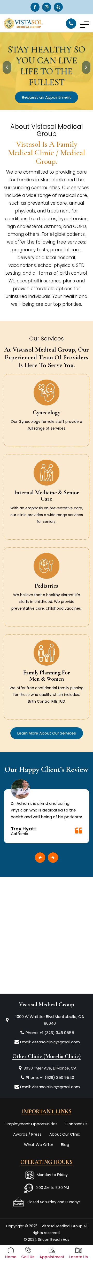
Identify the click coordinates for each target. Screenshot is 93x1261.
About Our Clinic (64, 1134)
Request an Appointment (46, 97)
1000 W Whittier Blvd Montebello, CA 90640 (50, 1020)
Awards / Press (27, 1134)
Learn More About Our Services (46, 733)
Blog (65, 1144)
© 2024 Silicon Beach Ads (46, 1239)
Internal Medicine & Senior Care (46, 495)
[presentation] (7, 67)
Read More (46, 433)
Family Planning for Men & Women (46, 675)
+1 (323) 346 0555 (57, 1032)
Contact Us (76, 1124)
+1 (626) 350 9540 (57, 1077)
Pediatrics (46, 585)
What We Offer (38, 1144)
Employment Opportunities (32, 1124)
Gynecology (46, 412)
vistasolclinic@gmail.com (56, 1042)
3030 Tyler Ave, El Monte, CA (50, 1068)
